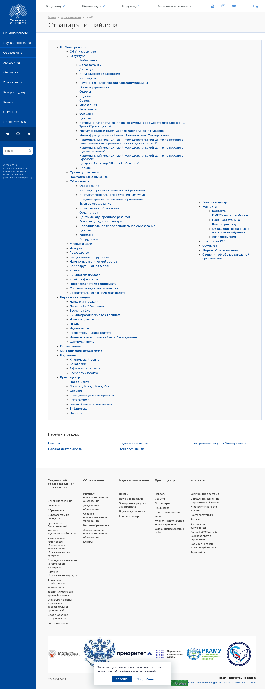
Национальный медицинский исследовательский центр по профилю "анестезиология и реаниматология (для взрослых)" (131, 141)
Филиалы (86, 114)
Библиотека (78, 408)
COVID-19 (10, 112)
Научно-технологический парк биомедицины (113, 82)
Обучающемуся (91, 6)
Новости (76, 413)
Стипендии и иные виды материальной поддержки (62, 564)
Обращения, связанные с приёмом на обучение (230, 230)
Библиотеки (88, 60)
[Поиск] (30, 151)
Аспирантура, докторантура (100, 221)
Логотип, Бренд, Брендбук (89, 386)
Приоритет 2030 (14, 122)
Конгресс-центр (14, 93)
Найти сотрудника (226, 220)
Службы (85, 96)
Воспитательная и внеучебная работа (97, 293)
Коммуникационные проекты (92, 395)
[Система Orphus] (179, 682)
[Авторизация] (212, 6)
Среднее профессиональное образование (111, 199)
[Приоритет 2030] (134, 654)
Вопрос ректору (224, 224)
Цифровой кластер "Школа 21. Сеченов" (109, 163)
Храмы (75, 270)
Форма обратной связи (220, 250)
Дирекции (87, 69)
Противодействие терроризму (93, 284)
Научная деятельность (86, 319)
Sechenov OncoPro (84, 373)
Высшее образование (95, 203)
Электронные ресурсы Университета (218, 443)
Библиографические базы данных (95, 315)
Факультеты (88, 109)
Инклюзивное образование (99, 74)
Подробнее (145, 679)
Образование (12, 53)
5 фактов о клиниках (85, 368)
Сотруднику (129, 6)
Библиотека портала (85, 275)
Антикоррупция (224, 237)
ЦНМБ (74, 324)
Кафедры (86, 235)
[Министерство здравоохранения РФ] (65, 654)
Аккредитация (13, 63)
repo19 (89, 17)
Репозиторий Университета (90, 333)
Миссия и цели (81, 243)
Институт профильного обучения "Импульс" (112, 194)
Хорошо (121, 679)
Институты (87, 78)
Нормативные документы (89, 177)
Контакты (9, 103)
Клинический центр (85, 359)
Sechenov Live (80, 310)
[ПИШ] (169, 654)
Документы (54, 505)
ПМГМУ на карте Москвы (230, 215)
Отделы (85, 91)
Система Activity (82, 342)
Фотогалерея (79, 399)
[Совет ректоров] (239, 654)
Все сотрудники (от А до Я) (90, 266)
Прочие (85, 168)
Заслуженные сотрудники (89, 257)
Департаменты (90, 65)
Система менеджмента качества (94, 288)
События (76, 391)
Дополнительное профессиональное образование (117, 226)
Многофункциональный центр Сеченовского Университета (124, 135)
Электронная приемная (205, 494)
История (76, 248)
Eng (255, 6)
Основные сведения (60, 501)
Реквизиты (197, 519)
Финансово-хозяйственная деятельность (56, 583)
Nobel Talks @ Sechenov (87, 306)
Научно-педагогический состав (93, 261)
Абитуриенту (53, 6)
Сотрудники (88, 239)
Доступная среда (58, 623)
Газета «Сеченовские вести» (91, 404)
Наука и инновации (17, 43)
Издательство (80, 328)
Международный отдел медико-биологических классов (121, 131)
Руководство (79, 252)
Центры (85, 118)
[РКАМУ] (204, 654)
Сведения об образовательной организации (61, 484)
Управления (88, 105)
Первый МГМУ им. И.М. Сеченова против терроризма (204, 536)
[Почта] (223, 6)
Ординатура (88, 212)
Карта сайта (198, 552)
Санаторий (78, 364)
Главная (52, 17)
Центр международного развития (104, 217)
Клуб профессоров (84, 279)
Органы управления (94, 87)
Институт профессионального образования (112, 190)
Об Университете (15, 33)
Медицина (10, 73)
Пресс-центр (12, 83)
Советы (84, 100)
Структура (77, 56)
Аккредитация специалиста (174, 6)
